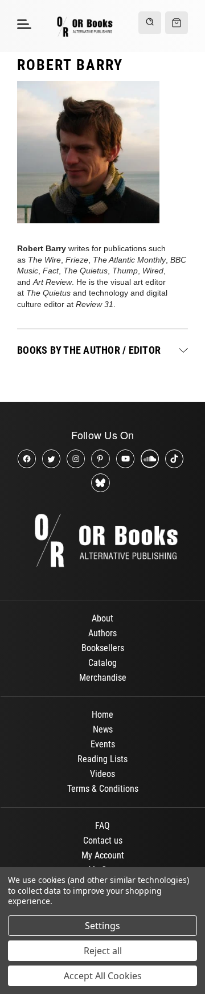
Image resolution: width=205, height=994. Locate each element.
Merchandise (102, 677)
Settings (102, 925)
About (102, 618)
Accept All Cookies (103, 976)
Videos (102, 773)
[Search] (149, 22)
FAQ (102, 825)
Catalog (102, 662)
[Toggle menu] (22, 23)
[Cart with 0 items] (176, 22)
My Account (102, 855)
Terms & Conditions (102, 788)
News (103, 729)
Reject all (103, 950)
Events (103, 744)
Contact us (102, 840)
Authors (102, 633)
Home (102, 714)
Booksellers (102, 648)
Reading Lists (102, 759)
